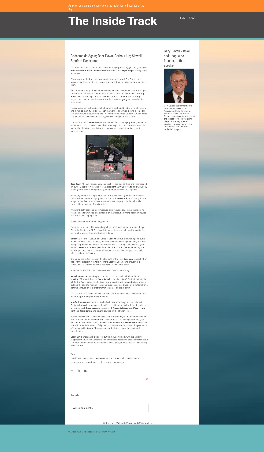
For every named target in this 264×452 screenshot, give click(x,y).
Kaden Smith (133, 358)
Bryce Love (88, 358)
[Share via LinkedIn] (85, 370)
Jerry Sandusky (89, 362)
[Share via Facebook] (72, 370)
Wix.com (112, 431)
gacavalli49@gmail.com (142, 423)
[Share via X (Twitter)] (78, 370)
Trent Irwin (76, 362)
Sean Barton (118, 362)
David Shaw (76, 358)
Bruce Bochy (119, 358)
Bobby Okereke (105, 362)
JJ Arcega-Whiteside (103, 358)
